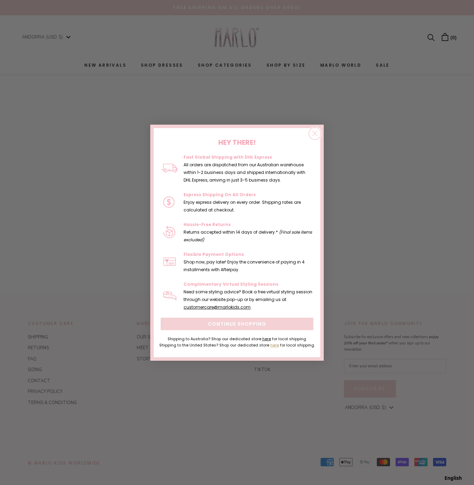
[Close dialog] (315, 133)
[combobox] (453, 478)
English (453, 478)
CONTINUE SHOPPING (237, 323)
